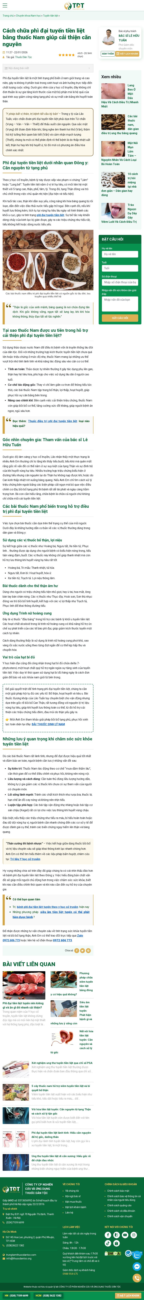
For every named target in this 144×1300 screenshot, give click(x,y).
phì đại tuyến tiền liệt (50, 215)
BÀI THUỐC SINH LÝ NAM (48, 724)
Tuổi (104, 262)
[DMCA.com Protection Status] (113, 1253)
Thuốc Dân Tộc (23, 57)
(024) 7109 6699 (16, 1295)
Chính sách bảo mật (118, 1190)
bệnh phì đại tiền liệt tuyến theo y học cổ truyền (47, 907)
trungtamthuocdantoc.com (21, 1254)
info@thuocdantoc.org (18, 1258)
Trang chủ (8, 15)
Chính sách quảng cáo (119, 1205)
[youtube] (125, 1235)
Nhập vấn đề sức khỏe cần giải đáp (119, 292)
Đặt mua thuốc (73, 1201)
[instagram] (133, 1235)
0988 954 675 (70, 1273)
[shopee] (116, 1243)
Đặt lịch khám (129, 53)
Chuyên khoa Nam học (28, 15)
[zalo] (116, 1235)
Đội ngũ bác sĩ (72, 1196)
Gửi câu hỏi (120, 318)
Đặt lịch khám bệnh (75, 1207)
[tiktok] (108, 1243)
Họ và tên (107, 248)
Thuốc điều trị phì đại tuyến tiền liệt (52, 421)
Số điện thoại (109, 276)
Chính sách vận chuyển (119, 1216)
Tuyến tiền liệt (50, 15)
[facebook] (108, 1235)
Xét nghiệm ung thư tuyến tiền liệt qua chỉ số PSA (62, 1063)
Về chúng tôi (72, 1190)
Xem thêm (108, 53)
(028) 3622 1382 (48, 1295)
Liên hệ (69, 1212)
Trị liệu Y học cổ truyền (25, 859)
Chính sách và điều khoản (121, 1210)
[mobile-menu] (5, 5)
